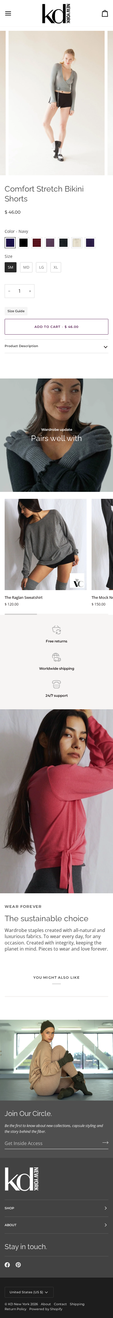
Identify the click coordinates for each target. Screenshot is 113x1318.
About (46, 1304)
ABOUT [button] (11, 1225)
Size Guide (16, 311)
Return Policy (15, 1309)
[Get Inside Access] (103, 1142)
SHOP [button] (9, 1208)
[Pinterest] (18, 1264)
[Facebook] (7, 1264)
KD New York (19, 1304)
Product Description (21, 346)
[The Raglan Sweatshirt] (46, 544)
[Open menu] (13, 13)
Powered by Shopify (45, 1309)
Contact (60, 1304)
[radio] (10, 242)
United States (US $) (26, 1292)
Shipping (77, 1304)
